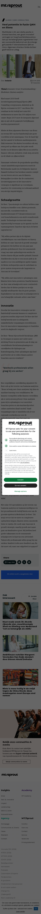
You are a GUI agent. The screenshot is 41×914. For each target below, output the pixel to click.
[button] (20, 450)
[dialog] (20, 457)
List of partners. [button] (25, 462)
